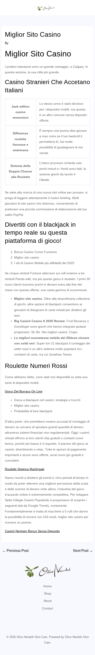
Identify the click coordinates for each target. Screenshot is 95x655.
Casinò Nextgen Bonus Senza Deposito (32, 531)
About (48, 601)
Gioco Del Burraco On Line (23, 391)
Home (47, 586)
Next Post (83, 551)
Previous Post (15, 551)
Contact (47, 608)
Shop (47, 593)
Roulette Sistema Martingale (24, 469)
